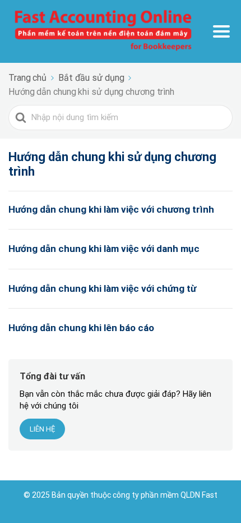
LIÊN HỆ (42, 429)
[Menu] (221, 31)
